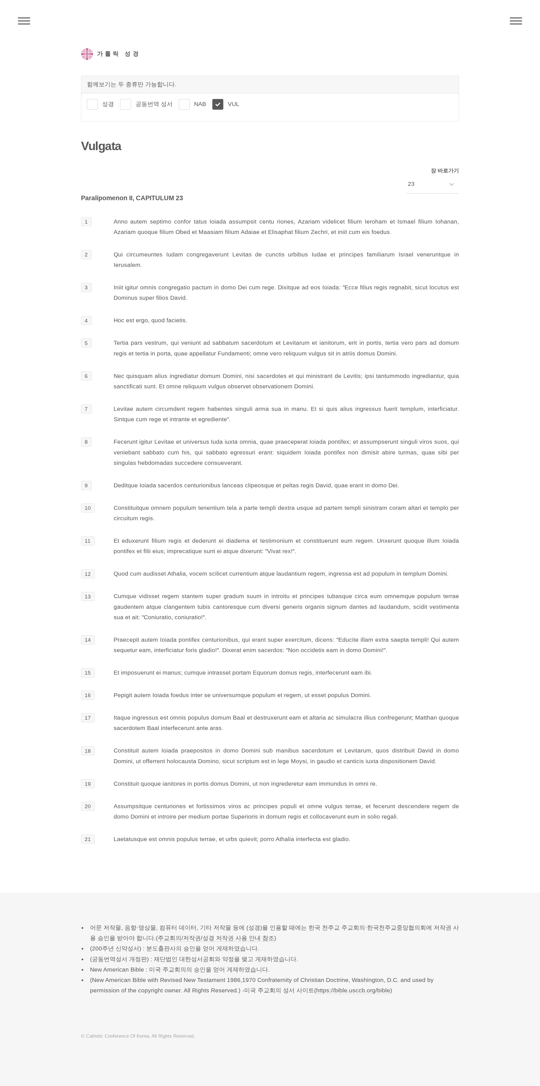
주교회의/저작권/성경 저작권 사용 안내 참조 (216, 938)
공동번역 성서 (154, 104)
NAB (200, 104)
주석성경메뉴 (24, 21)
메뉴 (516, 21)
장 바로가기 (445, 171)
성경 (108, 104)
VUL (233, 104)
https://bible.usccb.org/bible (353, 990)
